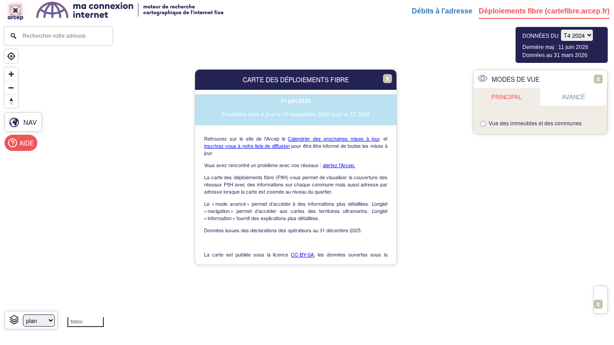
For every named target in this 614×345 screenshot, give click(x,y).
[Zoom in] (11, 74)
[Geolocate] (11, 56)
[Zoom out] (11, 87)
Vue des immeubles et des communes (535, 123)
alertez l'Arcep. (339, 164)
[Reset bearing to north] (11, 101)
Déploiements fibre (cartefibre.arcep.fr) (544, 11)
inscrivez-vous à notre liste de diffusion (247, 145)
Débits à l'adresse (442, 11)
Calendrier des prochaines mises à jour (333, 138)
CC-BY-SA (302, 254)
